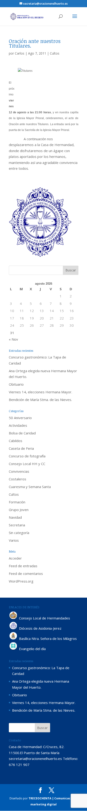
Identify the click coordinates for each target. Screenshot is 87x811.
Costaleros (17, 479)
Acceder (15, 558)
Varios (14, 540)
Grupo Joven (19, 509)
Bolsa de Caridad (22, 433)
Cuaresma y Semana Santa (30, 486)
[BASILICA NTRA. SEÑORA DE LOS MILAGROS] (13, 638)
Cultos (54, 53)
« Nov (13, 339)
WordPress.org (21, 581)
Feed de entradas (23, 565)
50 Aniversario (20, 417)
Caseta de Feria (21, 448)
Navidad (15, 517)
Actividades (18, 425)
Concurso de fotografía (27, 456)
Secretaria (17, 525)
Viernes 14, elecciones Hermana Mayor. (40, 392)
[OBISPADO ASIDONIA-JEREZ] (13, 628)
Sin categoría (19, 532)
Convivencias (19, 471)
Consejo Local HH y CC (27, 463)
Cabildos (15, 440)
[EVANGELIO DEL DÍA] (13, 648)
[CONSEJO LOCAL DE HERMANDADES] (13, 618)
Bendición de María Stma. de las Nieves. (40, 399)
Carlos (19, 53)
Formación (17, 502)
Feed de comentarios (26, 573)
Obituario (16, 384)
